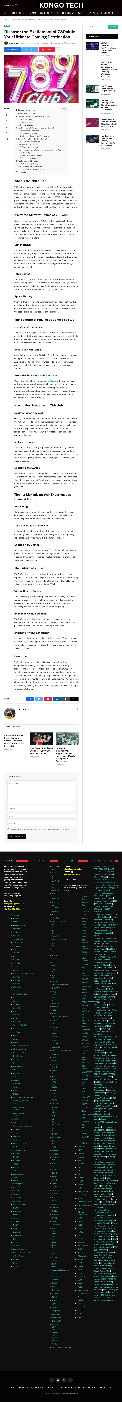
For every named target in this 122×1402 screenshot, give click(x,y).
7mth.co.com (100, 1090)
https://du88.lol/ (19, 1025)
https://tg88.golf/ (85, 1205)
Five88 (97, 1221)
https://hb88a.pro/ (59, 921)
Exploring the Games (30, 147)
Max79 (97, 925)
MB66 (96, 1024)
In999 (15, 918)
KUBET (100, 909)
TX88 (96, 1055)
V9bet (54, 1335)
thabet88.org (103, 917)
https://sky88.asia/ (102, 1210)
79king (110, 898)
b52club (97, 1114)
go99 (104, 1005)
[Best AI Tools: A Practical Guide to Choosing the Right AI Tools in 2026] (92, 122)
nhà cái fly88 (112, 1093)
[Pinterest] (6, 133)
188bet (106, 952)
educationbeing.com (60, 1270)
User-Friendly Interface (30, 131)
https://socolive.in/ (59, 940)
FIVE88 (97, 1018)
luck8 (54, 1027)
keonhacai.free (100, 941)
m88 (54, 1010)
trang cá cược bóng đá (104, 1133)
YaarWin (16, 963)
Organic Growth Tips (49, 13)
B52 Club (104, 1008)
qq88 (108, 896)
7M (14, 1171)
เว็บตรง (85, 918)
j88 (102, 1295)
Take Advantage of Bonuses (32, 155)
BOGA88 (105, 1029)
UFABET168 (87, 1072)
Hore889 (109, 1247)
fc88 (54, 962)
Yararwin (16, 929)
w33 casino (112, 1181)
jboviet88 (86, 1097)
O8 (103, 1077)
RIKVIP (55, 1061)
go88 (15, 1035)
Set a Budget (26, 153)
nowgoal (108, 976)
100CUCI (85, 1043)
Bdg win (81, 1184)
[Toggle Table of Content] (63, 110)
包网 (79, 1160)
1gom (101, 976)
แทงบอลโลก (99, 1138)
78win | (104, 877)
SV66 (54, 1287)
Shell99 (85, 1079)
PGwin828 (56, 1318)
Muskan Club (19, 925)
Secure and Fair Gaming (30, 133)
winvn (54, 1013)
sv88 (110, 999)
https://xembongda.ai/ (104, 1162)
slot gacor (17, 1123)
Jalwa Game (18, 939)
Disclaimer (66, 1388)
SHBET (55, 966)
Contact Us (52, 1388)
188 (14, 1077)
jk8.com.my (105, 930)
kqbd (111, 1260)
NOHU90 (105, 1069)
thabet (55, 1040)
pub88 (109, 1055)
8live (102, 1055)
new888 (55, 918)
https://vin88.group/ (60, 1017)
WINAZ (55, 1154)
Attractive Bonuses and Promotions (35, 136)
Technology (68, 13)
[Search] (117, 13)
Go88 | (105, 866)
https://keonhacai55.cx (22, 1126)
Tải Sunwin (107, 1127)
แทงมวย (97, 874)
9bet (15, 1070)
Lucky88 (98, 946)
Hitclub (16, 1090)
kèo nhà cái (17, 1066)
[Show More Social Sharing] (58, 49)
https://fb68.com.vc (103, 1031)
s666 (111, 1013)
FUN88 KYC (112, 925)
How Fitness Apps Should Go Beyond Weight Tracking (108, 88)
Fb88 (80, 1167)
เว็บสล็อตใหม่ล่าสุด (20, 994)
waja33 (98, 1095)
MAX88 (113, 1069)
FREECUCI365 (101, 954)
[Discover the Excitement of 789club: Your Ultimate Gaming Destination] (41, 79)
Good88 (81, 1252)
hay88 (15, 1042)
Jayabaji (81, 1157)
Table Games (26, 122)
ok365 (104, 1197)
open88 (112, 1135)
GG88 (103, 1181)
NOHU (80, 1300)
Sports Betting (27, 125)
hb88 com (105, 928)
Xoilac (103, 1263)
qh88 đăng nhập (107, 1109)
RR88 (15, 1225)
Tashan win (17, 942)
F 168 (84, 1054)
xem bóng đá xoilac (102, 1266)
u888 (103, 898)
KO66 (54, 1283)
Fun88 (16, 1215)
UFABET (16, 1018)
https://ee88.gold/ (102, 1223)
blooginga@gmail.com (14, 904)
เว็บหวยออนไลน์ (19, 1049)
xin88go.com (100, 989)
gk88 (54, 1304)
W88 (115, 1276)
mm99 (84, 1036)
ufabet (55, 1104)
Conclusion (22, 172)
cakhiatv (85, 1121)
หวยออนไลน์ (99, 896)
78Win (55, 1100)
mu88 (54, 1332)
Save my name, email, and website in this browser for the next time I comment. (39, 829)
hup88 (98, 1026)
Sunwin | (98, 866)
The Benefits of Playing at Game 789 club (36, 128)
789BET (16, 1004)
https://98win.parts (103, 1212)
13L (14, 949)
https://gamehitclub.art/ (105, 1117)
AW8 (101, 904)
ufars (104, 874)
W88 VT (16, 1073)
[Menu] (5, 13)
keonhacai (112, 1284)
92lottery (17, 1084)
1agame (16, 1140)
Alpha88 (16, 1187)
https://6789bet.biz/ (103, 1189)
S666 (80, 1225)
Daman (16, 956)
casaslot (98, 1135)
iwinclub (98, 1205)
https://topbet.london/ (104, 906)
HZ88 (112, 882)
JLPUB (114, 1199)
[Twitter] (6, 120)
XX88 (15, 1242)
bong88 (114, 952)
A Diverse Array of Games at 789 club (34, 117)
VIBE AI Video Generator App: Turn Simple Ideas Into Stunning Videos (108, 48)
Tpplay (16, 915)
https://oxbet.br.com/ (103, 962)
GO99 (80, 1303)
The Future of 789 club (28, 161)
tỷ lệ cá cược (103, 970)
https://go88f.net (102, 1010)
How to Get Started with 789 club (32, 139)
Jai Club (16, 953)
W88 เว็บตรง (83, 1246)
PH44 (97, 1202)
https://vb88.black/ (21, 1046)
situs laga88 (18, 1184)
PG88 (15, 1094)
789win (85, 1005)
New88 (106, 1071)
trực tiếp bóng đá (102, 1042)
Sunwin (85, 1101)
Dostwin (16, 960)
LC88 (80, 1310)
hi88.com (106, 1018)
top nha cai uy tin (110, 1290)
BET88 (112, 1221)
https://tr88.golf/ (85, 1202)
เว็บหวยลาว (83, 1091)
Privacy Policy (25, 1388)
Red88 (97, 1029)
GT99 (96, 1008)
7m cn (97, 1292)
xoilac (97, 949)
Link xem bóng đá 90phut (55, 1081)
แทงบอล (16, 977)
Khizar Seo (15, 43)
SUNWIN (108, 909)
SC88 (112, 1191)
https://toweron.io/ (102, 1199)
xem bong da (99, 1165)
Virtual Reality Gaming (29, 164)
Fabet (110, 1026)
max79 (104, 1221)
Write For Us (106, 1388)
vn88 (96, 1263)
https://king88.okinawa (104, 1215)
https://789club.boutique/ (105, 1122)
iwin (95, 976)
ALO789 (81, 1307)
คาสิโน (16, 997)
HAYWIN (17, 1211)
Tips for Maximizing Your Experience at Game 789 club (41, 150)
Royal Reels (18, 1056)
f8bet (84, 1111)
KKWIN (16, 1208)
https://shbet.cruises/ (90, 1002)
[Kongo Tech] (61, 5)
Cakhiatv (101, 1231)
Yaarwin (16, 922)
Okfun (110, 874)
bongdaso (56, 1054)
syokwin (55, 1307)
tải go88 (105, 1202)
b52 (83, 1118)
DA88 (109, 1045)
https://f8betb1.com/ (60, 985)
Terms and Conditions (86, 1388)
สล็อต (15, 967)
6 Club (54, 1257)
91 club (109, 1053)
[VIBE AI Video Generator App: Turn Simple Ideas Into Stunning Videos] (92, 46)
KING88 (16, 1160)
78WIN (55, 981)
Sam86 (103, 949)
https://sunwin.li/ (19, 1204)
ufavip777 (98, 984)
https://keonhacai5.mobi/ (105, 938)
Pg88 (113, 994)
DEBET (104, 922)
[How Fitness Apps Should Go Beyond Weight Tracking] (92, 89)
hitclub (103, 968)
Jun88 (97, 1125)
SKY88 (97, 922)
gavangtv (56, 1314)
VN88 (54, 1116)
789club (16, 1032)
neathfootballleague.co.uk (105, 893)
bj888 (84, 1104)
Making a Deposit (28, 144)
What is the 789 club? (26, 114)
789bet (16, 1129)
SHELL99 (108, 920)
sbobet (108, 1077)
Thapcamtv (56, 1311)
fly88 (112, 872)
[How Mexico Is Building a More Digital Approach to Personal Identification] (92, 103)
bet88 (97, 898)
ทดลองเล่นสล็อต (55, 1109)
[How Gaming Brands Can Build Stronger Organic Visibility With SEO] (41, 738)
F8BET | (97, 869)
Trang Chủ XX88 (101, 1191)
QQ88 (15, 1259)
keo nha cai (105, 1024)
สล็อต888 (56, 1137)
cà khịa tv (106, 1154)
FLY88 (97, 1244)
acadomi (81, 1195)
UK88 (96, 1130)
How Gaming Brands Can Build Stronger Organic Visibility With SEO (41, 751)
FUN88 (106, 872)
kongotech (74, 1394)
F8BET (16, 1154)
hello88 (85, 1033)
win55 (80, 1221)
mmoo (54, 959)
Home (14, 13)
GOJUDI (97, 872)
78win (15, 1133)
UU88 (80, 1314)
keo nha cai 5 (100, 1183)
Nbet (15, 1263)
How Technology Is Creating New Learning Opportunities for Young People (108, 140)
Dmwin (16, 936)
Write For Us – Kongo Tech (100, 13)
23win (114, 1223)
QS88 (54, 1218)
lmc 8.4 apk (99, 1061)
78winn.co (56, 1044)
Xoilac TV (111, 1263)
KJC (14, 1239)
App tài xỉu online (84, 1127)
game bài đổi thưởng (104, 888)
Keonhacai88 (106, 992)
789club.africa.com (103, 1087)
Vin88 (104, 1047)
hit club (104, 1292)
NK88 (80, 1198)
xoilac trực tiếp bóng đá (104, 1141)
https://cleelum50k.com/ (23, 973)
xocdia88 (98, 1034)
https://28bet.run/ (102, 1002)
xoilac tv (97, 1143)
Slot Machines (26, 119)
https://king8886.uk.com (23, 1097)
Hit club (108, 984)
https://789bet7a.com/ (22, 1253)
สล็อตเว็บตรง (18, 987)
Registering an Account (30, 142)
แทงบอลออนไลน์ (55, 878)
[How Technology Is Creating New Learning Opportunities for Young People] (92, 139)
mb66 (104, 1021)
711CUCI (85, 1047)
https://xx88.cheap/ (103, 1274)
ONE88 (110, 989)
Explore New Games (29, 158)
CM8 (15, 1228)
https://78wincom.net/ (104, 1218)
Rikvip (103, 912)
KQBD (54, 1134)
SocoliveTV (109, 1039)
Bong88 (16, 1022)
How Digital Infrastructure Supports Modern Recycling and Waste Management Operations (65, 754)
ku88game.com (58, 1147)
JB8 (115, 901)
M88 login (82, 1242)
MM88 (107, 1271)
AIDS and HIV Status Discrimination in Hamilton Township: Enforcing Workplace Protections (14, 740)
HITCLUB (56, 1290)
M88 (96, 1276)
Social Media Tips (27, 13)
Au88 (54, 955)
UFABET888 (18, 1053)
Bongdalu (17, 1167)
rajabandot (86, 986)
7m (95, 970)
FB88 (114, 1237)
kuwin (15, 1246)
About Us (39, 1388)
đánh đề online (100, 1063)
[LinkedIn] (6, 126)
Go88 (54, 1344)
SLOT (80, 1218)
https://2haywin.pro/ (90, 1114)
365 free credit (106, 1103)
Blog (80, 13)
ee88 (15, 1180)
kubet (109, 1282)
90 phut (110, 1157)
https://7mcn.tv (109, 1106)
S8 (101, 1260)
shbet (15, 1087)
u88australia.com (102, 960)
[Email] (6, 139)
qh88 (96, 1109)
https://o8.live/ (100, 1252)
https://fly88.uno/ (102, 944)
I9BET (96, 912)
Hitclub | (111, 866)
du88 (115, 1045)
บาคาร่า (16, 1011)
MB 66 (55, 1006)
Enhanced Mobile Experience (33, 169)
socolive (111, 968)
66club (16, 1080)
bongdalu (56, 1047)
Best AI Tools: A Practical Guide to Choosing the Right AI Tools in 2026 (109, 122)
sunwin (16, 984)
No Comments (58, 43)
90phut (97, 1159)
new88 (55, 1020)
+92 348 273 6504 (12, 909)
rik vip (111, 1252)
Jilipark (55, 1280)
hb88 (114, 1239)
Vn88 (80, 1287)
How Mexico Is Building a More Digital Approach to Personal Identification (109, 105)
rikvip (112, 965)
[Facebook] (6, 114)
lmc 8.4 (97, 1077)
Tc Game (17, 946)
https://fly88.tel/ (109, 1242)
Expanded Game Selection (31, 166)
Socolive (98, 933)
